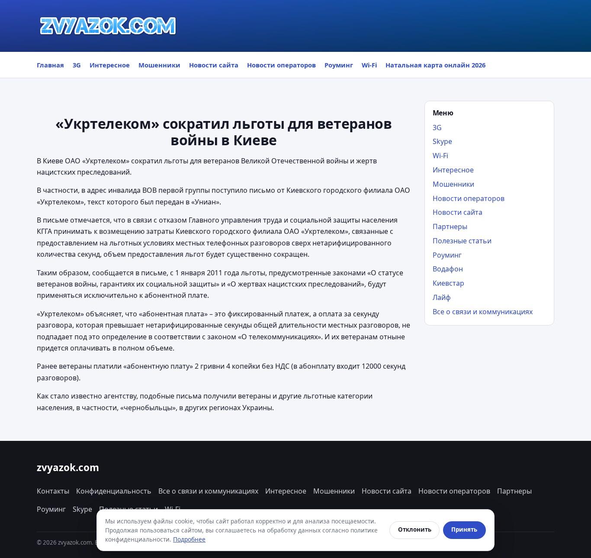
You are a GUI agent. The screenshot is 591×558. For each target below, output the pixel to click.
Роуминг (338, 65)
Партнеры (450, 226)
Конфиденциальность (113, 491)
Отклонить (414, 529)
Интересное (110, 65)
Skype (442, 141)
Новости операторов (281, 65)
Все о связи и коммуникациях (483, 311)
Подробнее (189, 539)
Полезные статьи (462, 241)
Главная (50, 65)
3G (77, 65)
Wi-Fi (369, 65)
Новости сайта (213, 65)
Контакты (53, 491)
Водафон (448, 269)
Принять (464, 529)
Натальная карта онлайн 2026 (435, 65)
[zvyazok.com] (108, 26)
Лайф (442, 297)
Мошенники (159, 65)
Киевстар (448, 283)
